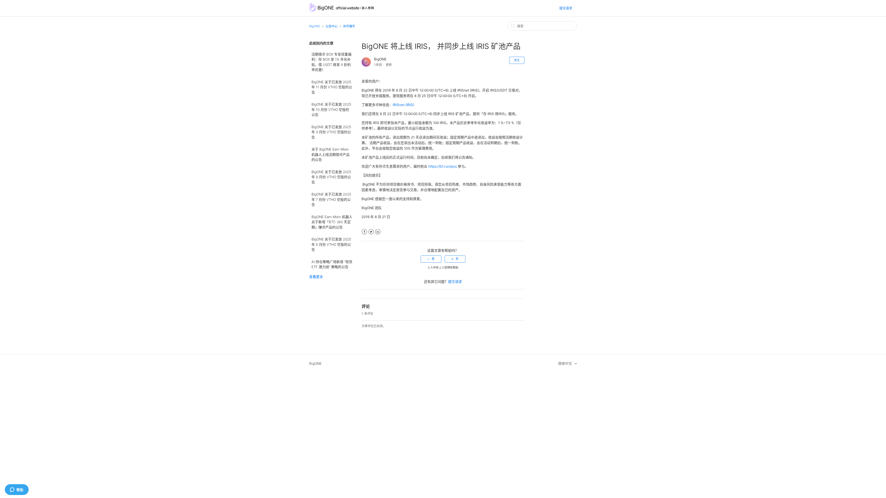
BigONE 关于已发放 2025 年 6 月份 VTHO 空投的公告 (331, 244)
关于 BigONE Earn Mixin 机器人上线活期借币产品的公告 (330, 154)
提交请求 (565, 8)
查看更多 (316, 277)
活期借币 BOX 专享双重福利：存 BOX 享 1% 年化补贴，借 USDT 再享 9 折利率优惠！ (331, 62)
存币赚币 (349, 26)
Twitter (371, 232)
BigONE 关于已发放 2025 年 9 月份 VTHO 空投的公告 (331, 132)
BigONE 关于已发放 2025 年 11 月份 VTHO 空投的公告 (331, 87)
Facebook (364, 232)
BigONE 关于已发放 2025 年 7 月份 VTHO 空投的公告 (331, 199)
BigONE (314, 26)
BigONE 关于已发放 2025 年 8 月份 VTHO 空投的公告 (331, 177)
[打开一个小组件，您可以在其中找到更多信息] (17, 490)
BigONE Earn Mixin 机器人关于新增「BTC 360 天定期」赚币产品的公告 (331, 222)
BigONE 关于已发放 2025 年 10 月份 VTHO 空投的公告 (331, 109)
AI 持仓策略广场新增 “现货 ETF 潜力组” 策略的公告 (331, 264)
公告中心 (332, 26)
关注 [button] (517, 60)
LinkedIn (378, 232)
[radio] (431, 258)
